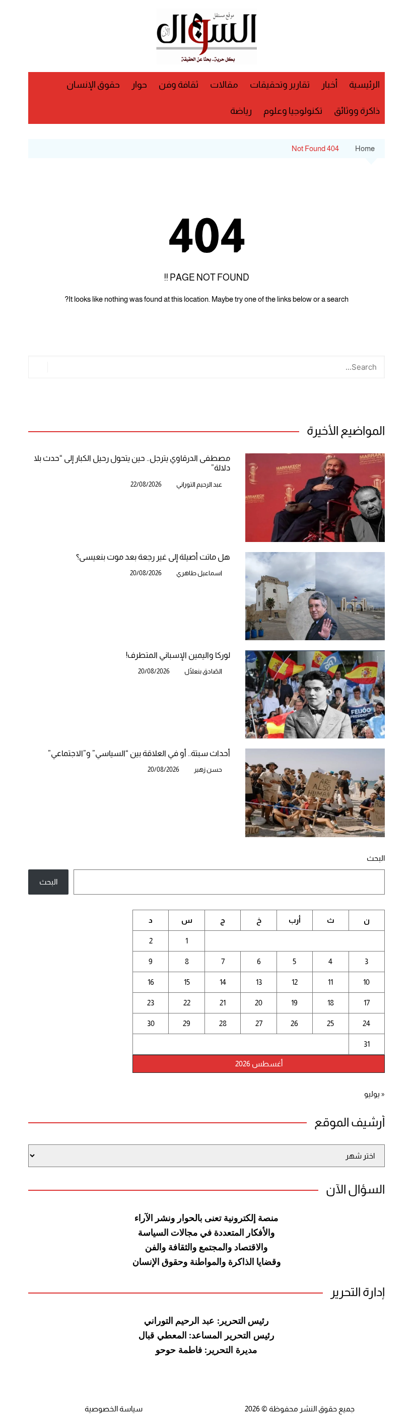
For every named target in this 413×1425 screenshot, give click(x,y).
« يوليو (374, 1094)
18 (330, 1002)
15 (187, 982)
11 (330, 982)
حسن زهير (208, 769)
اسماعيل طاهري (199, 573)
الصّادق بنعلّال (203, 671)
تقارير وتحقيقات (280, 85)
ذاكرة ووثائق (357, 111)
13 (259, 982)
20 (258, 1002)
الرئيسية (364, 85)
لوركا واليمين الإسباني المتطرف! (178, 655)
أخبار (329, 85)
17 (367, 1002)
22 (186, 1002)
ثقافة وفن (178, 85)
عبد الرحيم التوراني (199, 484)
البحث (376, 858)
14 (223, 982)
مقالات (224, 85)
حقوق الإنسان (93, 85)
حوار (139, 85)
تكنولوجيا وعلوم (292, 111)
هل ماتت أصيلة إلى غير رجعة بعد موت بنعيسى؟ (153, 557)
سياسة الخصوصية (114, 1408)
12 (295, 982)
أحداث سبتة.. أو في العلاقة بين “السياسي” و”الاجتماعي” (139, 753)
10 (366, 982)
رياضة (241, 111)
